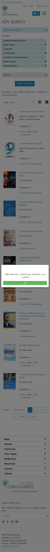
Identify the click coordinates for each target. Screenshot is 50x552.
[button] (25, 283)
